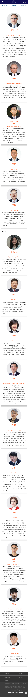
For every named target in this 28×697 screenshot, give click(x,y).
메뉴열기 (2, 2)
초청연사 (14, 5)
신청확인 (7, 680)
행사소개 (4, 5)
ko (23, 2)
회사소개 (7, 673)
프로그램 (23, 5)
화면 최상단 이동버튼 (26, 693)
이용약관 (21, 673)
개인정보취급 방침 (7, 677)
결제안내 (21, 677)
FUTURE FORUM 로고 (14, 2)
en (25, 2)
